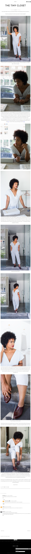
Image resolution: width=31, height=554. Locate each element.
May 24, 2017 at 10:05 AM (8, 506)
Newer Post (2, 530)
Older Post (28, 530)
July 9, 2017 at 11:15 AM (8, 511)
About (14, 543)
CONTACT (17, 543)
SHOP (20, 543)
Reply (3, 497)
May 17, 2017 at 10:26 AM (9, 495)
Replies (4, 499)
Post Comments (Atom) (7, 536)
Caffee (3, 506)
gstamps (4, 511)
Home (11, 543)
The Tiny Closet (15, 6)
